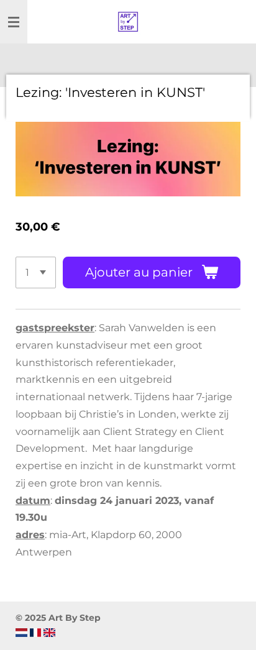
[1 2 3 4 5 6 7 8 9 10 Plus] (36, 272)
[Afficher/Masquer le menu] (13, 21)
